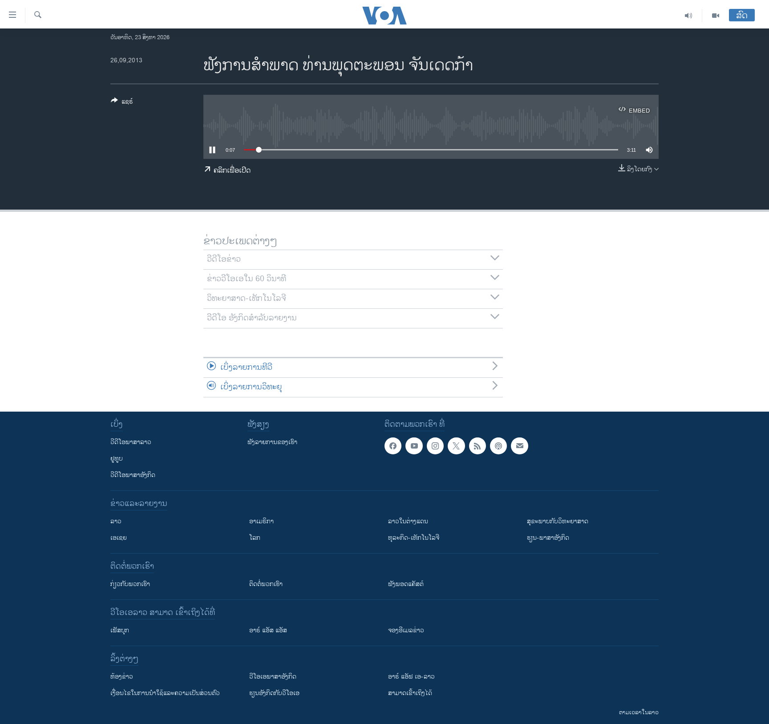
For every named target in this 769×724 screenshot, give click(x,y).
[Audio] (688, 15)
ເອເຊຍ (118, 537)
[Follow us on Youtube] (413, 445)
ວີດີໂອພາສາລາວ (130, 442)
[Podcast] (498, 445)
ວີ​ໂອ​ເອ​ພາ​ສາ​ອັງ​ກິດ (272, 676)
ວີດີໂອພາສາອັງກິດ (132, 475)
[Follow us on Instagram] (435, 445)
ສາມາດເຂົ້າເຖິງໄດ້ (410, 693)
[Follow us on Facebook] (392, 445)
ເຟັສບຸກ (119, 630)
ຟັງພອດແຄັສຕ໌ (406, 584)
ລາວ (115, 521)
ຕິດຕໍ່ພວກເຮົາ (266, 584)
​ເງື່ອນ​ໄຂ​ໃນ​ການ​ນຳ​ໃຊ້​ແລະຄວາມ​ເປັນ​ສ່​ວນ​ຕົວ (165, 693)
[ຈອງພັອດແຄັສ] (519, 445)
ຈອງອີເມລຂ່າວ (406, 630)
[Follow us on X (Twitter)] (456, 445)
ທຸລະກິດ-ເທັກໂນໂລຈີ (413, 537)
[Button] (122, 103)
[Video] (715, 15)
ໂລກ (254, 537)
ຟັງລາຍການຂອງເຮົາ (272, 442)
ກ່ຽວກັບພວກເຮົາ (130, 584)
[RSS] (477, 445)
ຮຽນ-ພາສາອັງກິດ (548, 537)
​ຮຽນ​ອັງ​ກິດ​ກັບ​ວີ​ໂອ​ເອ (274, 693)
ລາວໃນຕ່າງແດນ (408, 521)
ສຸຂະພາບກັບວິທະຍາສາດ (557, 521)
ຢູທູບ (116, 458)
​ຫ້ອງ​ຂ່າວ (121, 676)
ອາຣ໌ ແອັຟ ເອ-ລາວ (411, 676)
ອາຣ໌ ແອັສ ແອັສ (268, 630)
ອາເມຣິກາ (261, 521)
